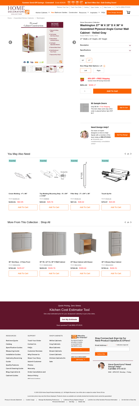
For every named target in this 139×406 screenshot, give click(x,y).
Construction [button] (73, 12)
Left (85, 70)
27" (89, 60)
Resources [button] (82, 12)
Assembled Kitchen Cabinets (24, 18)
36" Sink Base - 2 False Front (19, 262)
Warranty (31, 368)
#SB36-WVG (16, 265)
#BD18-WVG (109, 265)
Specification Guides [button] (14, 348)
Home (10, 18)
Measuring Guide (12, 351)
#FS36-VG (78, 199)
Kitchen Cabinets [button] (41, 12)
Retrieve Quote (12, 341)
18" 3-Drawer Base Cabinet (111, 262)
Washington (41, 18)
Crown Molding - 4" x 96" (18, 193)
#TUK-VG (108, 199)
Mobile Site (81, 402)
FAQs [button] (103, 12)
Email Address (111, 345)
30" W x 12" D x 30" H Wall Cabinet (52, 262)
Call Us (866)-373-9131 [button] (123, 7)
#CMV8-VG (16, 199)
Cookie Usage (30, 400)
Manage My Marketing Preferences (49, 400)
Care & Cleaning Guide (14, 368)
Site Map (71, 402)
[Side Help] (104, 66)
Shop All (45, 222)
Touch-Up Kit (106, 193)
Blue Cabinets (54, 348)
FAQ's (30, 348)
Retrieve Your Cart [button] (63, 7)
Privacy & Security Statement (13, 400)
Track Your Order (34, 341)
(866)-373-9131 (77, 325)
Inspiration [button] (93, 12)
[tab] (105, 45)
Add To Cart (112, 91)
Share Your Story (34, 358)
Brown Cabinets (55, 351)
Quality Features (12, 365)
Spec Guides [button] (95, 7)
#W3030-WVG (48, 265)
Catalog (9, 344)
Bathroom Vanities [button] (59, 12)
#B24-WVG (78, 265)
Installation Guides (13, 354)
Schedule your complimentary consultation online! (100, 141)
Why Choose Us (34, 354)
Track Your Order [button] (76, 7)
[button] (128, 12)
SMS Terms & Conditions (34, 378)
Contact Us (32, 344)
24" (83, 60)
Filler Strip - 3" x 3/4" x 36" (80, 193)
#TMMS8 (46, 199)
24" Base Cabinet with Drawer (82, 262)
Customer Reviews (35, 351)
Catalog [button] (86, 7)
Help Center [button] (107, 7)
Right (98, 70)
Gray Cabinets (54, 344)
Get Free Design (122, 135)
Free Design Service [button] (115, 12)
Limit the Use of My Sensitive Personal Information (102, 400)
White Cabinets (55, 341)
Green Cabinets (55, 354)
